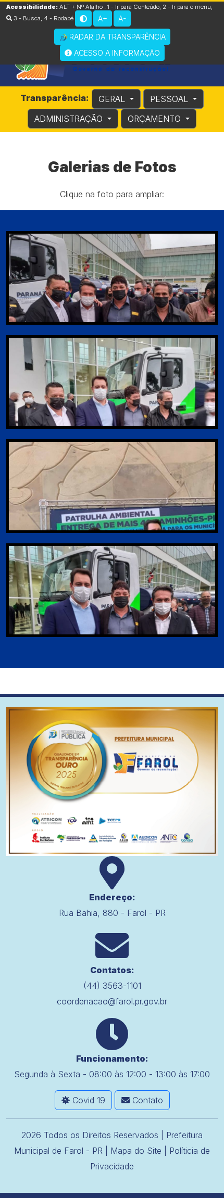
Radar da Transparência (116, 36)
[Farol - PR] (112, 781)
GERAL (113, 99)
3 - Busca (26, 18)
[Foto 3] (112, 486)
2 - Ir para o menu (187, 6)
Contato (146, 1100)
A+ (102, 18)
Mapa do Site (135, 1150)
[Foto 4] (112, 590)
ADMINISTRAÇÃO (69, 118)
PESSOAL (170, 99)
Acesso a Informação (116, 52)
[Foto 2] (112, 382)
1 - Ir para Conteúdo (133, 6)
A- (122, 18)
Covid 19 (87, 1100)
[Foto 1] (112, 278)
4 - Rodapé (58, 18)
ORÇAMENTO (155, 118)
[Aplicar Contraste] (83, 18)
